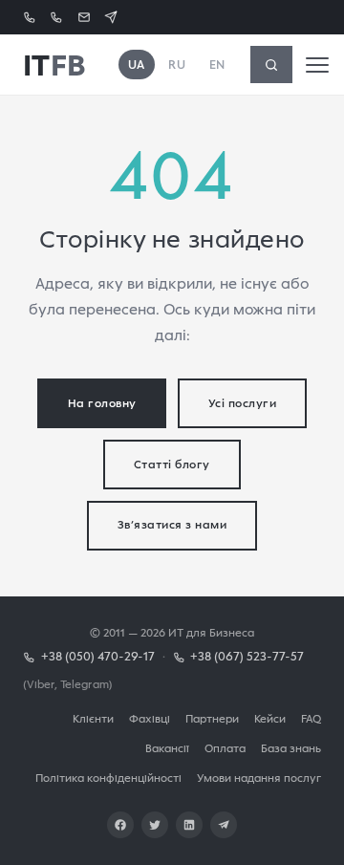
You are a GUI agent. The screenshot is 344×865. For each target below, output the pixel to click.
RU (176, 64)
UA (136, 64)
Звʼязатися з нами (172, 524)
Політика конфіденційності (108, 777)
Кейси (270, 718)
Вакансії (167, 748)
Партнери (212, 718)
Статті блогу (172, 464)
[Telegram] (223, 824)
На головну (102, 403)
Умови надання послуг (259, 777)
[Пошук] (271, 64)
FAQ (311, 718)
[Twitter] (154, 824)
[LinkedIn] (189, 824)
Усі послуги (242, 403)
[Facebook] (120, 824)
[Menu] (317, 65)
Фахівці (149, 718)
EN (217, 64)
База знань (291, 748)
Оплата (225, 748)
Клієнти (93, 718)
